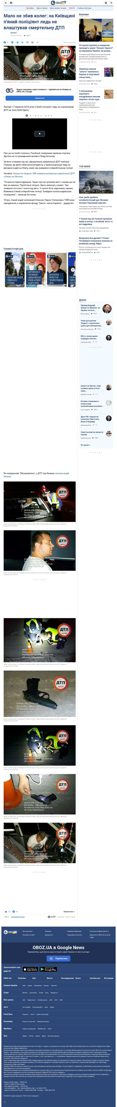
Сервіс (52, 1007)
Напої (32, 1014)
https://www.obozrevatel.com (78, 1046)
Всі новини (108, 978)
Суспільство (95, 978)
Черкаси (54, 985)
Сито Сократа (85, 410)
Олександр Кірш (86, 342)
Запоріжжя (38, 985)
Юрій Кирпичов (86, 438)
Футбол (25, 993)
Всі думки (85, 445)
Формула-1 (54, 993)
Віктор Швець (85, 314)
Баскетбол (33, 993)
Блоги (78, 978)
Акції (46, 1007)
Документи (49, 935)
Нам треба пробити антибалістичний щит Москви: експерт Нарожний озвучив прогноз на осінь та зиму (93, 200)
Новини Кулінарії (42, 1014)
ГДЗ (24, 1000)
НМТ (61, 1000)
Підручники (31, 1000)
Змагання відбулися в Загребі (90, 81)
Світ (34, 978)
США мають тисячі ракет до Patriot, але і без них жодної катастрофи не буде (95, 208)
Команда (48, 931)
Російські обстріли (84, 8)
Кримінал (14, 33)
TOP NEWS (84, 166)
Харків (30, 985)
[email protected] (30, 1090)
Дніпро (46, 985)
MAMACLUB (42, 1029)
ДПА (50, 1000)
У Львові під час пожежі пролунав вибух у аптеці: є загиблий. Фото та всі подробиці (96, 222)
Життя (49, 978)
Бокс (47, 993)
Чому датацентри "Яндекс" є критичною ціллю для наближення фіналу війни (91, 323)
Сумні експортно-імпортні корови (92, 433)
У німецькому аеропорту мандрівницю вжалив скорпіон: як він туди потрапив (89, 95)
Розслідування (67, 978)
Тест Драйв (26, 1007)
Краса (38, 1036)
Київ (24, 985)
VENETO (72, 8)
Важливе (84, 14)
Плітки (31, 1036)
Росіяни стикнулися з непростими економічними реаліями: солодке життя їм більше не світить (92, 404)
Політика (22, 978)
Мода (44, 1036)
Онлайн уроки (42, 1000)
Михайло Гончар (86, 394)
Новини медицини (29, 1029)
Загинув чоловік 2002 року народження (94, 228)
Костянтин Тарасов (87, 329)
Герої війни (30, 8)
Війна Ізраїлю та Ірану (58, 8)
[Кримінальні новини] (52, 917)
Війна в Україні (41, 8)
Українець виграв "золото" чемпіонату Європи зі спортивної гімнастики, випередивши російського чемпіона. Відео (90, 73)
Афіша (25, 1036)
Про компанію (27, 931)
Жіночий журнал (53, 1036)
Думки (82, 299)
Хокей (41, 993)
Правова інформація (74, 931)
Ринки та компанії (29, 1021)
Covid (49, 1029)
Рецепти (25, 1014)
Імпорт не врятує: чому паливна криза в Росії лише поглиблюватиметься (91, 388)
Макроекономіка (43, 1021)
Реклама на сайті (29, 935)
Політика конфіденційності (99, 931)
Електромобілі (37, 1007)
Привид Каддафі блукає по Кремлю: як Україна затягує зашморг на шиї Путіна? (90, 308)
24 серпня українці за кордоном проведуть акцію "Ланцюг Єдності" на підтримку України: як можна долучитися (96, 48)
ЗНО (56, 1000)
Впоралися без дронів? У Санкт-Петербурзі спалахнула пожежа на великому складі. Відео (96, 241)
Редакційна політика (18, 917)
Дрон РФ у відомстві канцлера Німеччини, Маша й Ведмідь (90, 419)
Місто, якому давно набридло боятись (89, 337)
